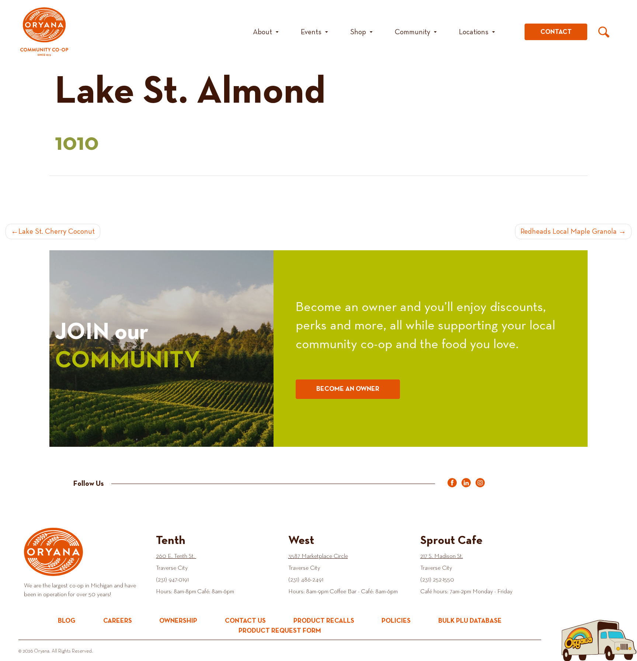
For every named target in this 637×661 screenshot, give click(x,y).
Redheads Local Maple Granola (569, 231)
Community (412, 32)
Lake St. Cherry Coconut (56, 231)
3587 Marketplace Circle (318, 556)
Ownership (178, 621)
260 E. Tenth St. (176, 556)
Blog (67, 621)
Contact (556, 32)
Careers (117, 621)
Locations (473, 32)
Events (311, 32)
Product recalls (323, 621)
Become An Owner (347, 389)
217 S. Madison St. (441, 556)
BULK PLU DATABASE (470, 621)
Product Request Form (280, 631)
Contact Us (245, 621)
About (262, 32)
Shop (358, 32)
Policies (396, 621)
